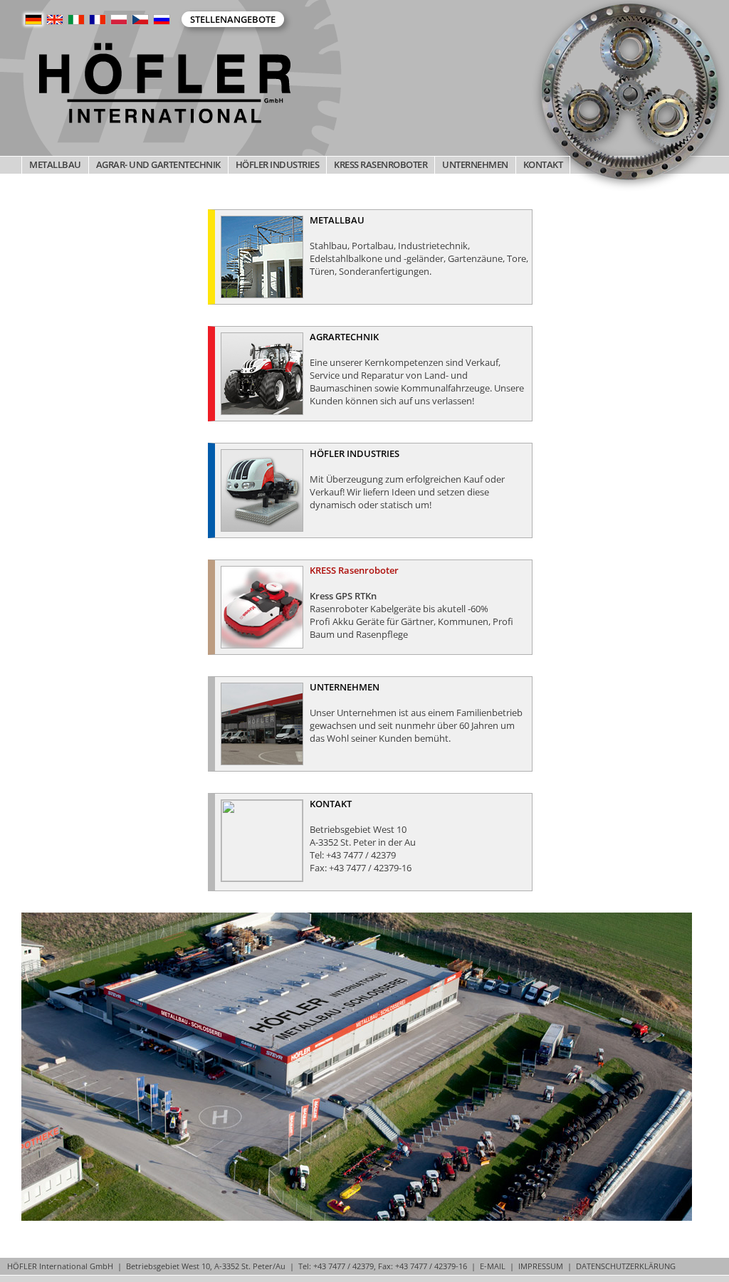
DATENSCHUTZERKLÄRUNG (626, 1266)
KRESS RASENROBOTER (380, 164)
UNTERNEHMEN (475, 164)
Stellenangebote (233, 19)
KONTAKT (543, 164)
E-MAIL (492, 1266)
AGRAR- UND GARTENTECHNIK (158, 164)
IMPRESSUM (540, 1266)
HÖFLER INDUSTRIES (278, 164)
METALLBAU (55, 164)
